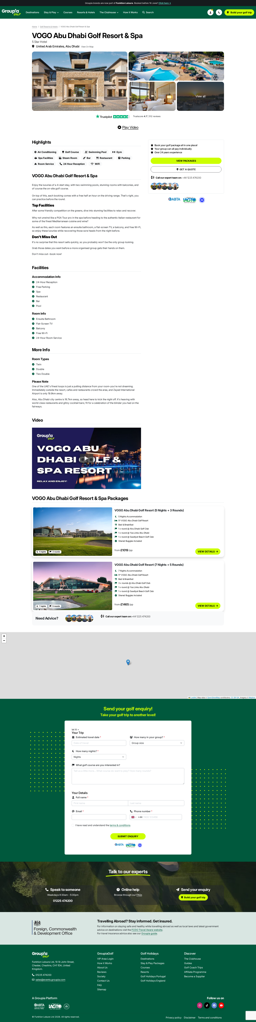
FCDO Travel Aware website (147, 929)
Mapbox (252, 697)
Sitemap (101, 989)
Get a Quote (188, 169)
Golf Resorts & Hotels (49, 26)
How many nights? (87, 751)
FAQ (99, 985)
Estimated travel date (88, 737)
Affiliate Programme (195, 971)
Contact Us (103, 980)
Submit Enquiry (128, 836)
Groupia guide (149, 933)
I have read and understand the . (103, 825)
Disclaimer (190, 1017)
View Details (206, 551)
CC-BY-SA (235, 697)
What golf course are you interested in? (98, 765)
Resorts (145, 971)
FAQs (139, 894)
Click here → (165, 3)
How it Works (130, 12)
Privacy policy (173, 1017)
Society (101, 976)
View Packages (186, 160)
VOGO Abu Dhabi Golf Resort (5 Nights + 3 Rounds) (149, 510)
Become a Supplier (194, 976)
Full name (82, 797)
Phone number (143, 811)
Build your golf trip (241, 12)
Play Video (130, 127)
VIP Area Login (105, 958)
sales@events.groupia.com (50, 979)
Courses (67, 12)
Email (80, 811)
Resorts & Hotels (86, 12)
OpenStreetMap (213, 697)
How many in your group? (149, 737)
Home (34, 26)
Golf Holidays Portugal (153, 976)
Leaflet (193, 697)
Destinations (32, 12)
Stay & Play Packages (152, 963)
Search (150, 12)
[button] (210, 12)
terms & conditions (120, 825)
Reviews (101, 971)
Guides (188, 963)
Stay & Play (50, 12)
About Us (102, 967)
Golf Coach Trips (193, 967)
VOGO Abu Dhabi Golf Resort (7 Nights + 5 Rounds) (149, 564)
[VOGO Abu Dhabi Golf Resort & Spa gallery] (79, 81)
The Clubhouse (108, 12)
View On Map (87, 46)
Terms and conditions (210, 1017)
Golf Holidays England (153, 980)
